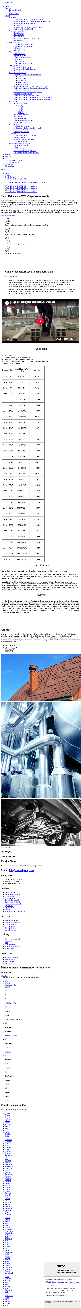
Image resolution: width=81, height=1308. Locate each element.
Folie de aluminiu (19, 137)
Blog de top (9, 963)
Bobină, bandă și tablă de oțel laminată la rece (29, 19)
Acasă (7, 6)
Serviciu (8, 154)
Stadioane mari (18, 59)
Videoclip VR (14, 14)
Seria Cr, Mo (22, 78)
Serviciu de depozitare (12, 922)
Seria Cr (20, 76)
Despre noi (8, 8)
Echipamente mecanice (12, 946)
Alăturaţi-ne (9, 164)
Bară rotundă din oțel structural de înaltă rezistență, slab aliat (33, 97)
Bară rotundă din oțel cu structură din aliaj (27, 75)
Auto (6, 943)
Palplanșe (17, 48)
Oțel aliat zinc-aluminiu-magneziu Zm (26, 38)
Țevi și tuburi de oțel (16, 65)
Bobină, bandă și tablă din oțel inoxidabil (27, 128)
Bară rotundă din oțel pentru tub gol (25, 90)
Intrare (7, 1100)
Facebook (8, 1084)
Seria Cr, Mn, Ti (23, 82)
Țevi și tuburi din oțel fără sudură (25, 69)
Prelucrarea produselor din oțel (19, 143)
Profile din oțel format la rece (23, 46)
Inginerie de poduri (20, 56)
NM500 (20, 111)
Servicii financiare (11, 930)
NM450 (20, 109)
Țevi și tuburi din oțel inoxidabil (24, 130)
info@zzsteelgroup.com (21, 870)
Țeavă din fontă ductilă (17, 71)
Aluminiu (12, 134)
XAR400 (21, 113)
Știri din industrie (15, 162)
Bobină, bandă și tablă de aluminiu (25, 135)
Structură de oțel (14, 52)
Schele (16, 147)
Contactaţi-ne (9, 166)
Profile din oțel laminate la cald (24, 44)
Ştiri (6, 158)
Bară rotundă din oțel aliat (17, 73)
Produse (7, 16)
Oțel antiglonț (18, 116)
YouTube (8, 1068)
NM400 (20, 107)
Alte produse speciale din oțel (23, 122)
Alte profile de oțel (20, 50)
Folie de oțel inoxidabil (21, 132)
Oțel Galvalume (19, 35)
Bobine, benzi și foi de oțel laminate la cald (28, 27)
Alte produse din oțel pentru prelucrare (26, 153)
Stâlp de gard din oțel (21, 145)
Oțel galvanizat (19, 33)
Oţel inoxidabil (14, 124)
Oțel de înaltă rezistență (21, 115)
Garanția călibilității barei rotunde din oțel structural (31, 86)
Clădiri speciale (19, 61)
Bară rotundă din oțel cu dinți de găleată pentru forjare (31, 88)
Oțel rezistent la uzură (21, 103)
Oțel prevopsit (18, 40)
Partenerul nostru (15, 12)
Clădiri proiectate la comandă (23, 63)
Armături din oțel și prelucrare (23, 149)
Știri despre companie (16, 160)
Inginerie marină (10, 945)
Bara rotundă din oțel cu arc (23, 94)
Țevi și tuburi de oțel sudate (23, 67)
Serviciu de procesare (12, 920)
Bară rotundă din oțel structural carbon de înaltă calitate (32, 99)
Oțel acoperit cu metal (16, 31)
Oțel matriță (17, 25)
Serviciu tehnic (10, 926)
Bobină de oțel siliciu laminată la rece (26, 23)
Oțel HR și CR (14, 17)
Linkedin (8, 1052)
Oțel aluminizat (19, 37)
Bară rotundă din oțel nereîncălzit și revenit (28, 92)
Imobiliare (8, 941)
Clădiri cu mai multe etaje (22, 57)
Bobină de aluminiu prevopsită (24, 139)
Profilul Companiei (15, 10)
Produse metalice (10, 948)
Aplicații (8, 156)
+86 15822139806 (11, 1003)
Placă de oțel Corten (20, 118)
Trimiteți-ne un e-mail (8, 215)
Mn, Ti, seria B (23, 84)
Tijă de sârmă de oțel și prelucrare (25, 151)
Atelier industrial (19, 54)
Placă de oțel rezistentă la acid (23, 120)
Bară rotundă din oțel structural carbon (26, 96)
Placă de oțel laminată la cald (23, 29)
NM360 (20, 105)
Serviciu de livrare (11, 928)
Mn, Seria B (22, 80)
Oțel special (13, 101)
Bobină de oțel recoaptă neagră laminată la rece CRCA (32, 21)
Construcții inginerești (12, 939)
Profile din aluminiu (20, 141)
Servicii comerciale (11, 924)
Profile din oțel (14, 42)
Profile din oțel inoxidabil (22, 126)
